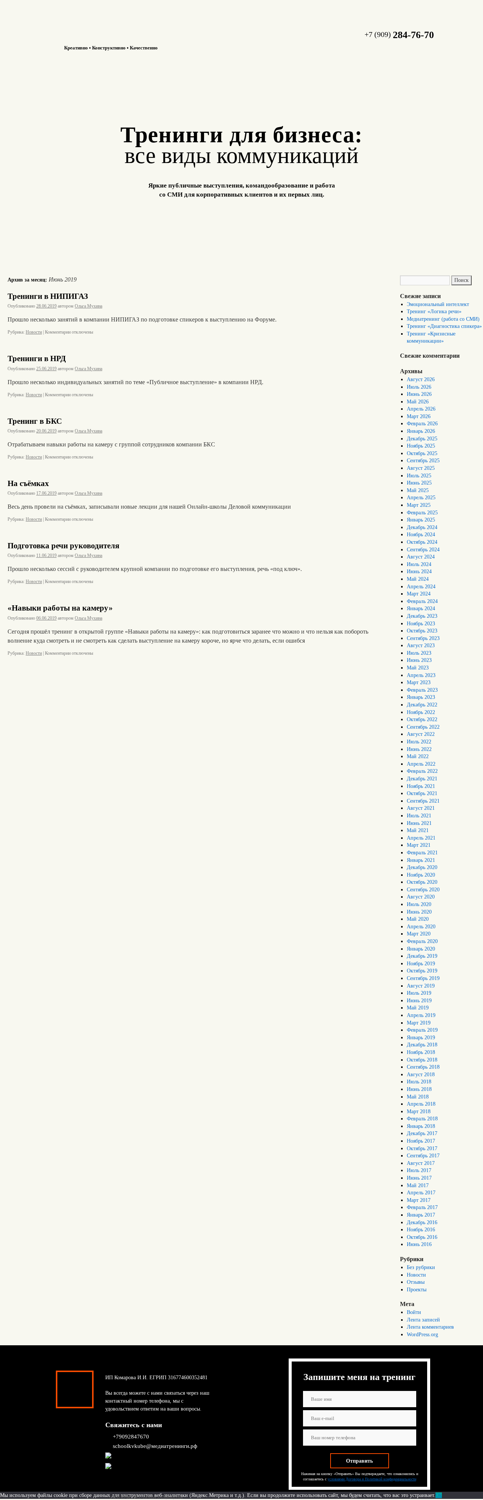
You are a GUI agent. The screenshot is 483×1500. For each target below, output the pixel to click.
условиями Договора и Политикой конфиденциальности (372, 1479)
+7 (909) (399, 34)
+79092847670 (131, 1437)
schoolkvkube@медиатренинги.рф (155, 1446)
